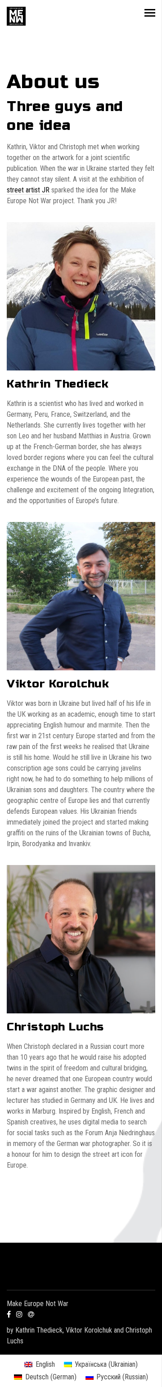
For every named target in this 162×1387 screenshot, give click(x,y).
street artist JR (28, 190)
